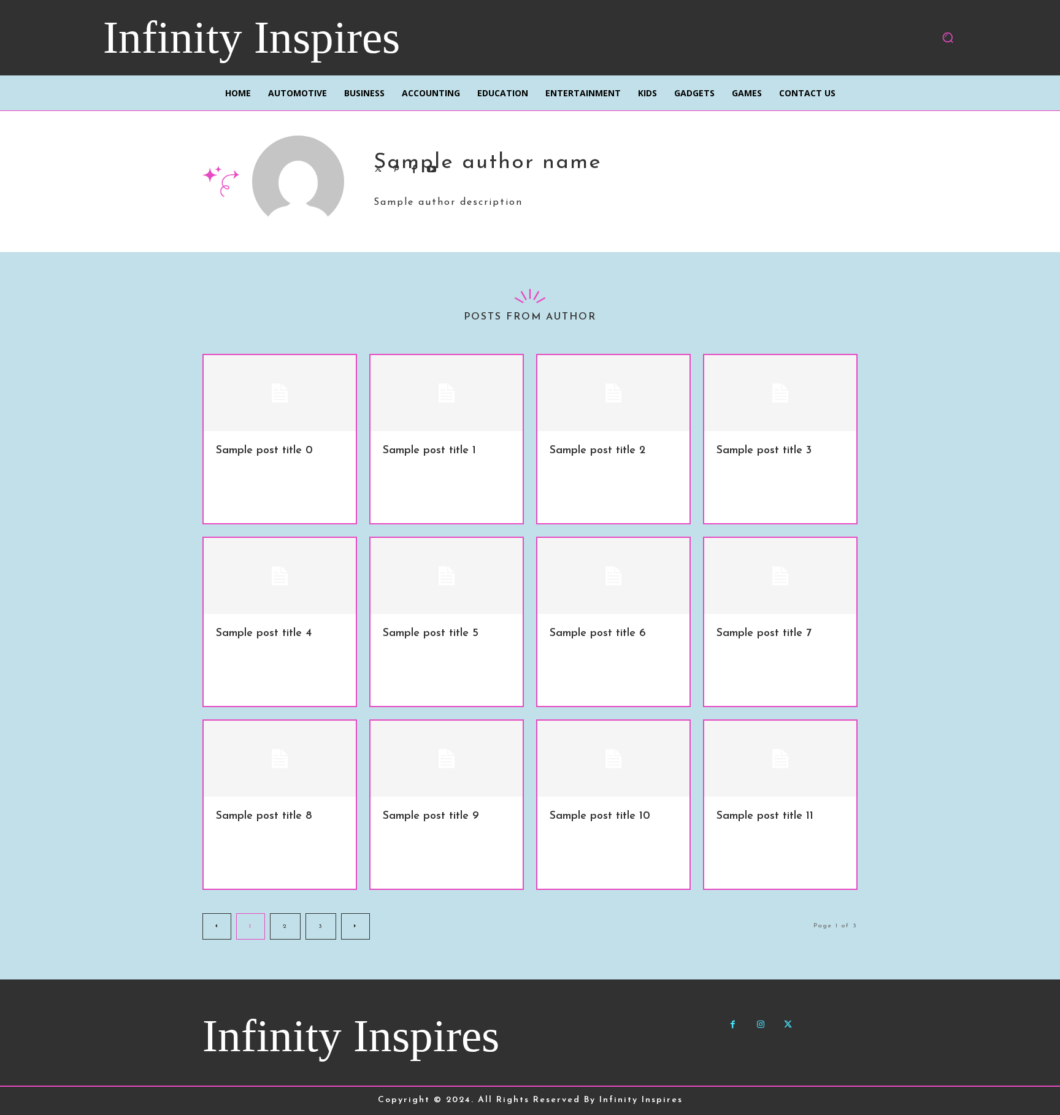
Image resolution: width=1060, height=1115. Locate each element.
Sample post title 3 (764, 450)
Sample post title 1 (429, 450)
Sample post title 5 (430, 633)
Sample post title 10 (600, 816)
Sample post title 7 (764, 633)
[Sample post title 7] (780, 576)
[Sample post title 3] (780, 393)
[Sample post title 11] (780, 759)
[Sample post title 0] (280, 393)
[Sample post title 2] (613, 393)
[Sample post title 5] (447, 576)
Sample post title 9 (431, 816)
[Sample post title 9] (447, 759)
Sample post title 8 (264, 816)
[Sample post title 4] (280, 576)
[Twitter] (378, 167)
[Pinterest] (396, 167)
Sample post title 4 (264, 633)
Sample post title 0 (264, 450)
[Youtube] (431, 167)
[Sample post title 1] (447, 393)
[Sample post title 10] (613, 759)
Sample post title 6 (598, 633)
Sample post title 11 (764, 816)
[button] (948, 37)
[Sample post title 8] (280, 759)
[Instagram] (760, 1024)
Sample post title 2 (597, 450)
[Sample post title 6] (613, 576)
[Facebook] (413, 167)
